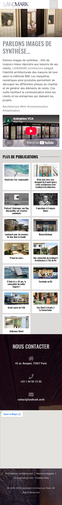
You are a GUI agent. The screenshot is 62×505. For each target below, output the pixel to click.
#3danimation (11, 110)
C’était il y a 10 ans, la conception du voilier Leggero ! (16, 284)
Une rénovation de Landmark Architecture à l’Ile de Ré (45, 259)
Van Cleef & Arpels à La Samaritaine (45, 309)
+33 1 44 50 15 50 (31, 381)
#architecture (11, 106)
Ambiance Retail (16, 331)
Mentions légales (45, 473)
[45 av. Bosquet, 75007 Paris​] (31, 358)
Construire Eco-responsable (16, 179)
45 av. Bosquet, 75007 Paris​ (31, 363)
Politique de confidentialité (19, 473)
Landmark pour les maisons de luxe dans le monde (16, 235)
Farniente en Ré (45, 281)
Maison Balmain (45, 234)
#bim (23, 106)
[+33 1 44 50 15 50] (31, 376)
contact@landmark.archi (31, 399)
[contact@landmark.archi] (31, 394)
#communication (37, 106)
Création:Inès (42, 477)
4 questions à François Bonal (45, 209)
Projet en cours (16, 258)
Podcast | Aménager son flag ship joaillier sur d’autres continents (16, 211)
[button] (53, 4)
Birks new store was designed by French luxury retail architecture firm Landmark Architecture (46, 183)
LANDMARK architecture (27, 68)
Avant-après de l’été (16, 307)
